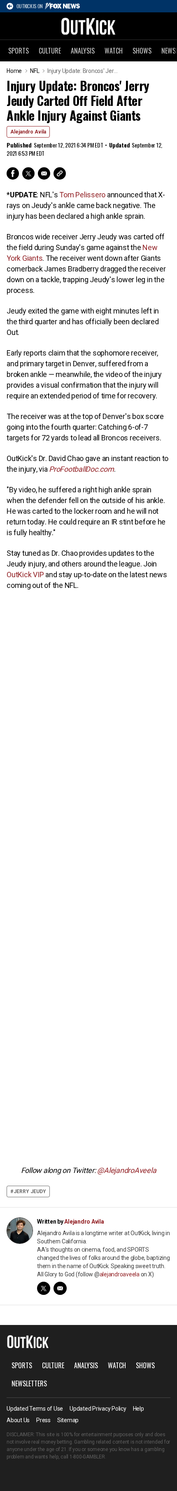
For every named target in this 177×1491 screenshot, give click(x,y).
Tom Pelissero (82, 194)
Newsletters (29, 1383)
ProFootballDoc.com (81, 469)
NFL (34, 71)
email (60, 1288)
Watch (114, 51)
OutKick (88, 26)
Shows (142, 51)
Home (14, 71)
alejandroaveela (120, 1274)
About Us (18, 1420)
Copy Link (60, 173)
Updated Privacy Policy (98, 1408)
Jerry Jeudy (30, 1191)
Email (44, 173)
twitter (43, 1288)
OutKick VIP (25, 574)
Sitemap (68, 1420)
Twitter (28, 173)
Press (43, 1420)
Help (138, 1408)
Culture (50, 51)
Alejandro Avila (28, 132)
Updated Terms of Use (35, 1408)
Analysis (83, 51)
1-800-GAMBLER (87, 1457)
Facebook (13, 173)
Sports (18, 51)
